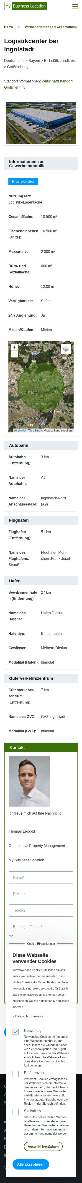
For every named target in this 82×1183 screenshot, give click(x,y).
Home (8, 27)
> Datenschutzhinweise (28, 1016)
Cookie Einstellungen (41, 943)
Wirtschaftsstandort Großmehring (51, 27)
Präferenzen (34, 1073)
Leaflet (21, 430)
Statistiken (32, 1111)
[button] (14, 347)
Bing (37, 430)
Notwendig (32, 1030)
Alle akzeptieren (31, 1164)
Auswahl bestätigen (43, 1146)
